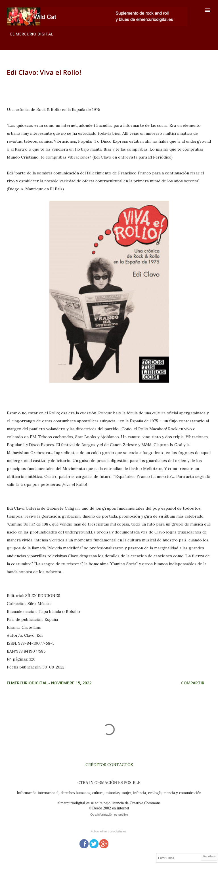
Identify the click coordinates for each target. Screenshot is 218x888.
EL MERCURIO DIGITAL (31, 34)
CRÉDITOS (95, 764)
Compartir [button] (192, 682)
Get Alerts (209, 856)
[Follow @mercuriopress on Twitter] (93, 843)
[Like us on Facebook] (84, 843)
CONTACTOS (119, 764)
